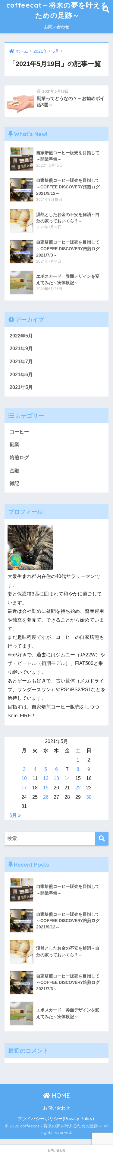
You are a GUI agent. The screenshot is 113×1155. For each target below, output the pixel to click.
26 (46, 797)
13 (56, 778)
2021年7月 (21, 361)
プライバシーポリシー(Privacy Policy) (55, 1118)
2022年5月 (21, 335)
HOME (60, 1095)
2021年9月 (21, 348)
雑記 (14, 483)
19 (46, 787)
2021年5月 (21, 387)
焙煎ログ (19, 457)
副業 (14, 444)
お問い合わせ (56, 26)
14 (67, 778)
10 (24, 778)
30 (89, 797)
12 (46, 778)
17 (24, 787)
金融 (14, 470)
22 (78, 787)
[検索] (101, 838)
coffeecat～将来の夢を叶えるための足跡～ (57, 10)
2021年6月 (21, 374)
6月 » (15, 815)
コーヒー (19, 431)
